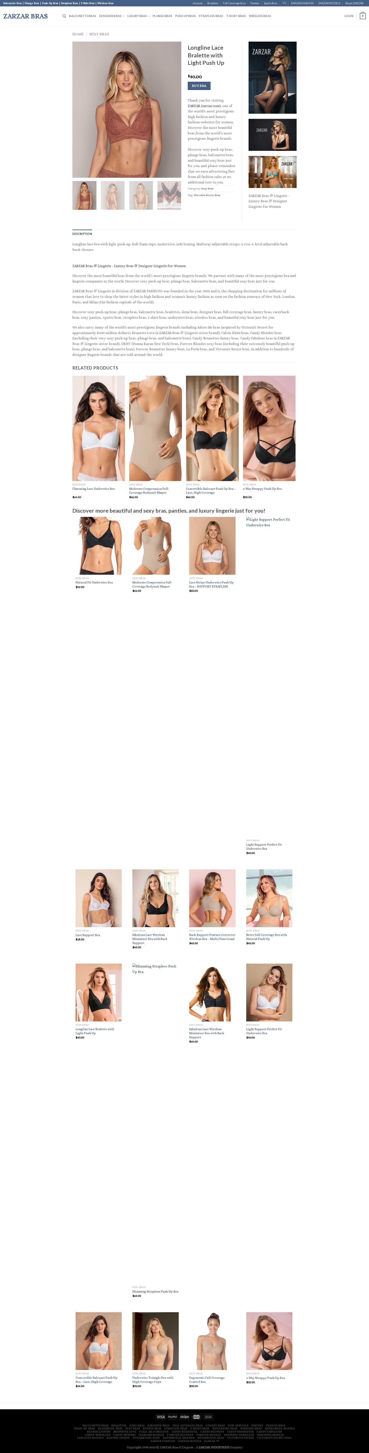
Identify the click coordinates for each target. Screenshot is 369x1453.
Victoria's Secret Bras (207, 195)
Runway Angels (118, 1437)
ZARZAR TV (212, 1441)
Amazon (198, 3)
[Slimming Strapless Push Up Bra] (155, 1124)
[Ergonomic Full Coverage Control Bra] (212, 1341)
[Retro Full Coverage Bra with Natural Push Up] (269, 898)
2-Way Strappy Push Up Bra (262, 488)
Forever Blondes (180, 1434)
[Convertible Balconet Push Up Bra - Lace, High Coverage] (99, 1341)
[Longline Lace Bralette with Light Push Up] (99, 992)
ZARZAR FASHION (302, 3)
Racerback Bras (110, 1428)
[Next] (174, 109)
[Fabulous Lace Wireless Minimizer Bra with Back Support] (155, 898)
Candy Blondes (212, 1431)
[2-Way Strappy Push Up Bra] (269, 1341)
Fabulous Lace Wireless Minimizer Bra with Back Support (149, 938)
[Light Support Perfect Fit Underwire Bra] (269, 677)
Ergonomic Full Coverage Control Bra (207, 1379)
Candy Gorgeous (98, 1434)
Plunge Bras (162, 16)
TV (284, 3)
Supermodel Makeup (179, 1437)
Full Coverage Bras (234, 3)
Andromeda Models (280, 1428)
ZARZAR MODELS (329, 3)
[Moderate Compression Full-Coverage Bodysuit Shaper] (155, 546)
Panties (254, 3)
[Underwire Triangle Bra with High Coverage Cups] (155, 1341)
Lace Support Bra (88, 935)
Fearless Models (151, 1434)
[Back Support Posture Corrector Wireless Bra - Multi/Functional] (212, 898)
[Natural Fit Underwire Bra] (99, 546)
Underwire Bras (224, 1428)
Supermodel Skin (211, 1437)
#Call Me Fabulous (153, 1431)
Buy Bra (199, 86)
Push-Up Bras (185, 16)
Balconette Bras (82, 16)
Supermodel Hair (146, 1437)
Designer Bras (110, 16)
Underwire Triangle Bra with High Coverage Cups (152, 1379)
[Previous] (80, 109)
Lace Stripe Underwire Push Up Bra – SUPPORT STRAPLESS (211, 584)
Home (78, 34)
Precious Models (90, 1437)
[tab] (82, 234)
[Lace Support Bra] (99, 898)
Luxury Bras (137, 16)
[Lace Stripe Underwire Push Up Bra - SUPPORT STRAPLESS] (212, 546)
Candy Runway (124, 1434)
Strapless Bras (211, 16)
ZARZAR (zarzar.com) (204, 106)
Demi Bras (137, 1425)
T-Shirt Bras (236, 16)
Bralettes (212, 3)
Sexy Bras (99, 34)
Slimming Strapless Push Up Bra (155, 1291)
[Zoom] (78, 172)
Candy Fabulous (269, 1431)
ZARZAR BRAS (25, 16)
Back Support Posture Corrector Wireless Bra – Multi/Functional (212, 937)
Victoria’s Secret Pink (274, 1437)
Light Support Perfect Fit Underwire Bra (264, 846)
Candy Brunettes (240, 1431)
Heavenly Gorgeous (239, 1434)
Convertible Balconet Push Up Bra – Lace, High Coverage (211, 491)
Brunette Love (125, 1431)
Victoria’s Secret (240, 1437)
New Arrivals (238, 1425)
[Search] (64, 16)
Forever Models (208, 1434)
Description (82, 234)
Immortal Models (270, 1434)
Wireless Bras (260, 16)
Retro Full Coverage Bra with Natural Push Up (266, 937)
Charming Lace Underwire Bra (93, 488)
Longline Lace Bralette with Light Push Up (95, 1031)
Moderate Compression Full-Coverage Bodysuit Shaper (149, 491)
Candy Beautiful (184, 1431)
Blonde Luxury (99, 1431)
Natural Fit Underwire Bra (94, 582)
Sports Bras (270, 3)
